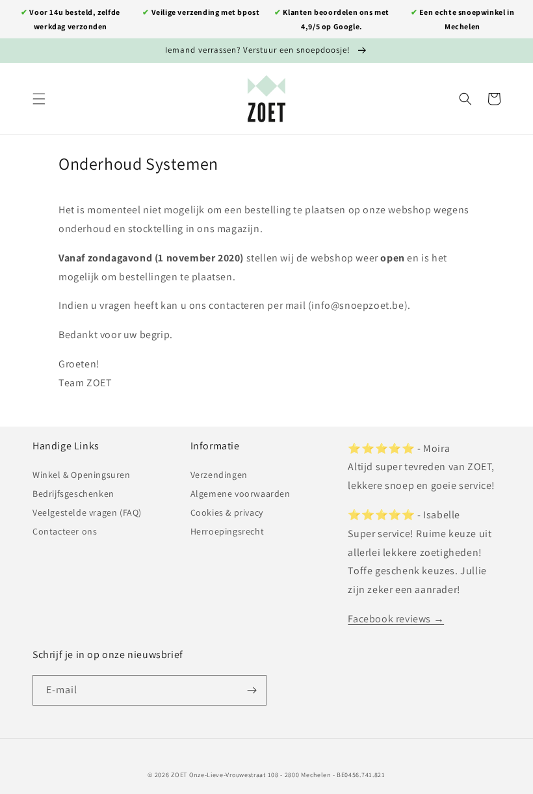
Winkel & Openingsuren (81, 475)
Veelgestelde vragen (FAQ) (87, 512)
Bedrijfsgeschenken (73, 493)
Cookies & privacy (226, 512)
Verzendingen (219, 475)
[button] (39, 99)
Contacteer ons (64, 531)
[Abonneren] (251, 690)
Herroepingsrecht (227, 531)
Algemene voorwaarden (240, 493)
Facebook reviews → (396, 619)
